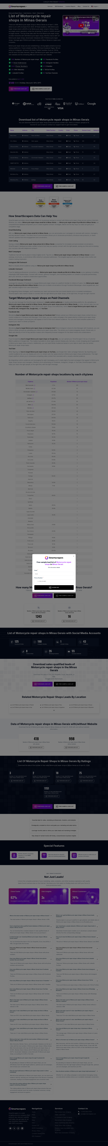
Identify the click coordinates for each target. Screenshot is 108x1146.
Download (55, 587)
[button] (35, 581)
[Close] (73, 556)
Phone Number (38, 578)
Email (36, 570)
